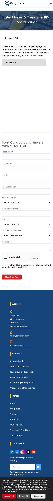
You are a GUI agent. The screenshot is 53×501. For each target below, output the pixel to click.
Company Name (10, 209)
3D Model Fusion (17, 361)
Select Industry (9, 197)
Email (5, 175)
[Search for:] (24, 62)
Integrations (15, 408)
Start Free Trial (11, 277)
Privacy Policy (20, 267)
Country (5, 219)
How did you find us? (12, 231)
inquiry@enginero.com (19, 336)
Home (12, 403)
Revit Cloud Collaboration (22, 372)
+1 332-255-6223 (17, 345)
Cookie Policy (16, 435)
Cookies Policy (9, 491)
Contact (14, 414)
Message (6, 242)
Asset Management (19, 377)
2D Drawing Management (22, 382)
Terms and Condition (20, 430)
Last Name (7, 163)
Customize (38, 496)
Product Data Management (23, 388)
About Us (14, 419)
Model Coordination (19, 366)
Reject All (23, 496)
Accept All (9, 496)
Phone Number (9, 187)
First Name (7, 152)
